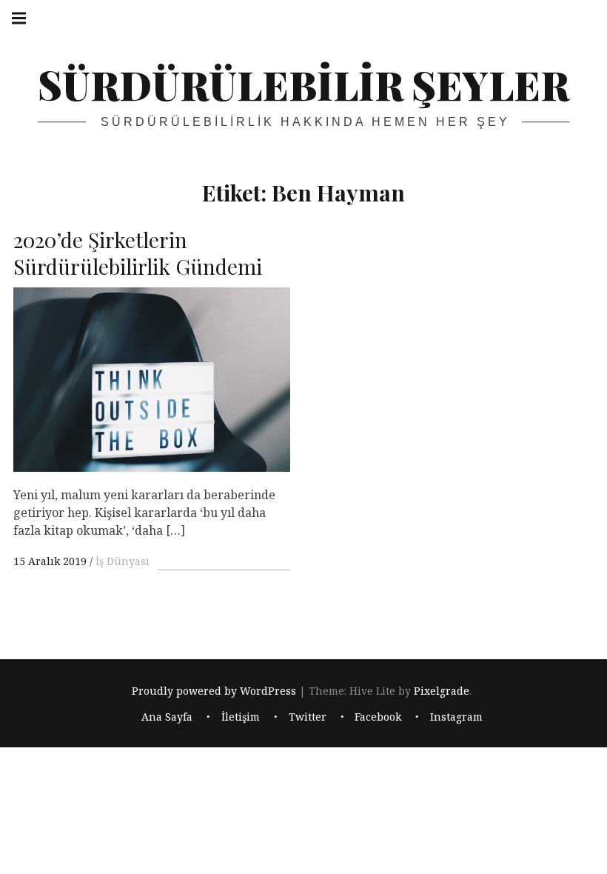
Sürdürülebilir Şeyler (303, 84)
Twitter (307, 717)
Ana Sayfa (166, 717)
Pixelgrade (441, 691)
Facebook (378, 717)
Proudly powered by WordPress (214, 691)
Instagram (456, 717)
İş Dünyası (122, 561)
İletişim (240, 717)
